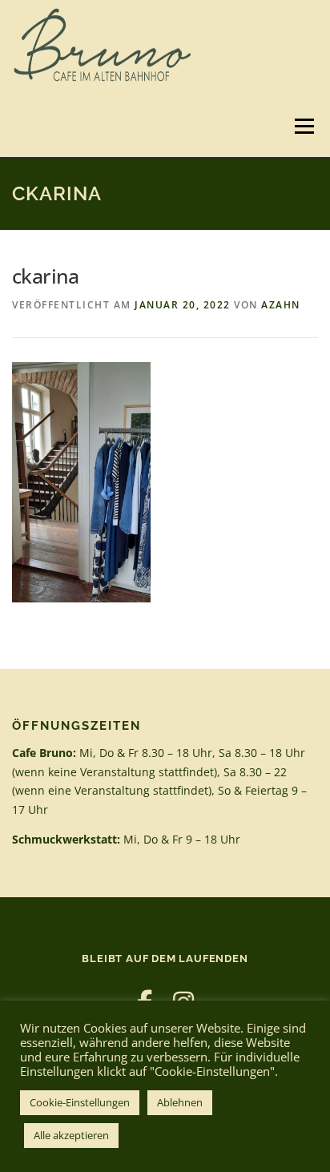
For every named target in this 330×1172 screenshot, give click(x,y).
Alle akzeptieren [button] (71, 1135)
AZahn (280, 305)
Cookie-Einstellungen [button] (80, 1102)
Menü (303, 126)
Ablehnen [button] (180, 1102)
